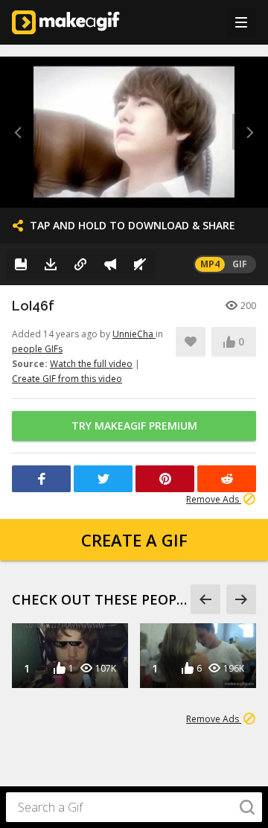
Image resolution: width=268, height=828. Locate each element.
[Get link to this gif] (80, 264)
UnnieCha (134, 334)
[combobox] (134, 807)
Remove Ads (213, 499)
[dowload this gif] (51, 264)
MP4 (210, 264)
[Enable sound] (140, 264)
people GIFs (37, 349)
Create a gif (134, 540)
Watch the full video (91, 363)
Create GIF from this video (67, 378)
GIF (239, 264)
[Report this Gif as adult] (110, 264)
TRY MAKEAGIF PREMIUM (134, 425)
